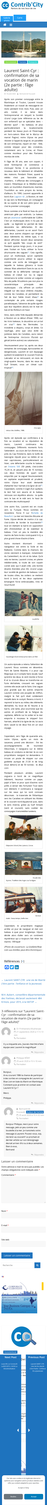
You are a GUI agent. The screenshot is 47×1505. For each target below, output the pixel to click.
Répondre (39, 1052)
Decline (13, 1497)
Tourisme (22, 62)
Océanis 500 (14, 466)
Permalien (21, 1038)
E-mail (5, 1225)
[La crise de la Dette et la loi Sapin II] (23, 1326)
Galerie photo (6, 19)
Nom (4, 1211)
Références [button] (12, 961)
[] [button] (22, 961)
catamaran (16, 217)
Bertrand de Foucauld (27, 94)
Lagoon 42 (19, 196)
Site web (5, 1239)
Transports (33, 62)
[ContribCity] (4, 24)
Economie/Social (10, 1352)
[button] (28, 252)
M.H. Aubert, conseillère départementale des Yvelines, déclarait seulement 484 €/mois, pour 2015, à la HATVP (23, 998)
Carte (19, 17)
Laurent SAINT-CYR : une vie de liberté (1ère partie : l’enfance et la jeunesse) (23, 982)
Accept (33, 1497)
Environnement (11, 62)
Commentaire (8, 1175)
